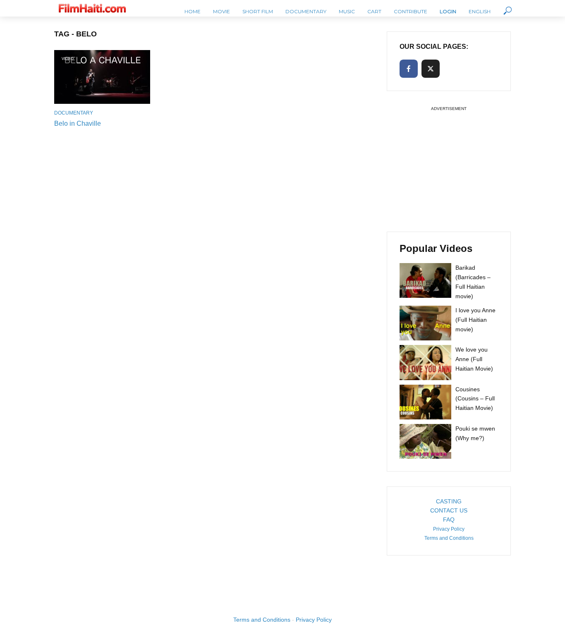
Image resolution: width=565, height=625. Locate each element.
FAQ (449, 519)
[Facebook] (409, 69)
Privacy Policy (448, 529)
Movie (221, 11)
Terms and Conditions (449, 538)
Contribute (410, 11)
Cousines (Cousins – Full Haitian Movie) (475, 399)
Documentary (305, 11)
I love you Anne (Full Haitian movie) (475, 320)
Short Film (257, 11)
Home (192, 11)
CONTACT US (448, 510)
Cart (374, 11)
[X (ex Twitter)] (430, 69)
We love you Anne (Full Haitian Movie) (474, 359)
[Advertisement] (449, 165)
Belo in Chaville (77, 123)
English (480, 11)
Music (347, 11)
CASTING (449, 501)
